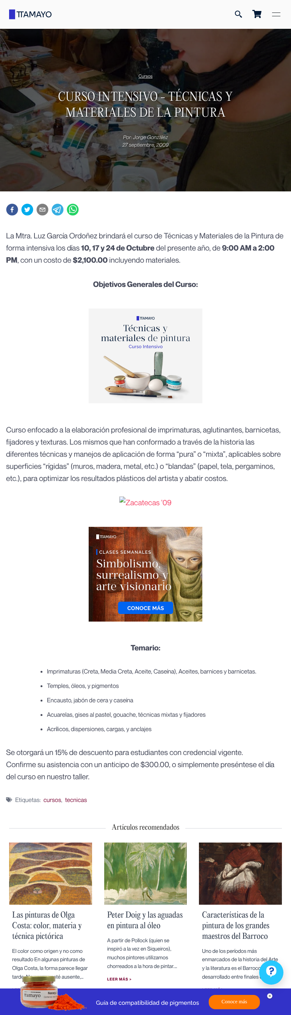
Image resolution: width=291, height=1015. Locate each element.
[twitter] (27, 211)
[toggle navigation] (276, 14)
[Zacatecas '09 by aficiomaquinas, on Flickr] (145, 502)
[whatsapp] (73, 211)
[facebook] (12, 211)
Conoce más (234, 1002)
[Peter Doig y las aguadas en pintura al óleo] (145, 902)
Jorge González (150, 137)
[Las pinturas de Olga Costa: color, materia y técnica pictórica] (50, 902)
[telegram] (58, 211)
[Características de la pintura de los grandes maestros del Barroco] (240, 902)
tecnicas (76, 800)
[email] (42, 211)
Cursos (145, 76)
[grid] (145, 522)
